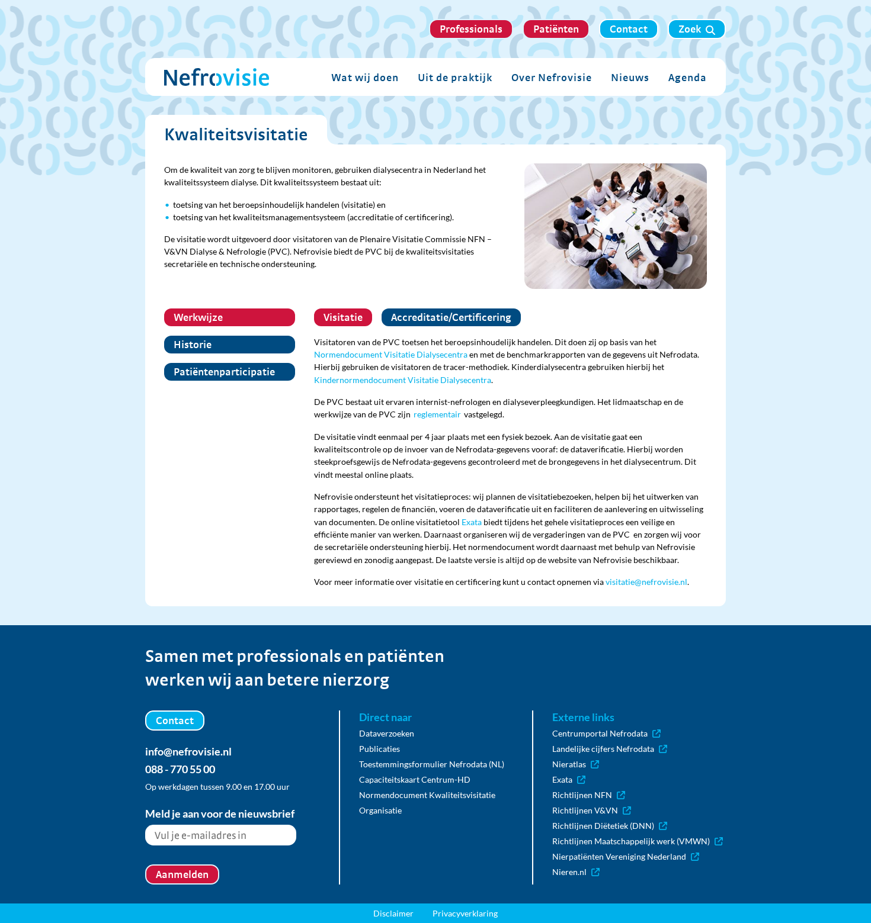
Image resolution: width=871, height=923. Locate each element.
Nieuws (630, 77)
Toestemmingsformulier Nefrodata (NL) (431, 764)
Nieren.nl (569, 872)
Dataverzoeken (386, 733)
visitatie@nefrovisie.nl (646, 582)
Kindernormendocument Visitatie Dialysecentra (402, 380)
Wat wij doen (365, 77)
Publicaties (379, 749)
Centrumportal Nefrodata (600, 733)
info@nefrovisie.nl (188, 751)
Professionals (471, 28)
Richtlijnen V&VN (585, 810)
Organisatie (380, 810)
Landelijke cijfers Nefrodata (603, 749)
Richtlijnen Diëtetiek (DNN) (603, 826)
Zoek (689, 28)
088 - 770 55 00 (180, 769)
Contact (629, 28)
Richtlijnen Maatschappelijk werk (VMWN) (631, 841)
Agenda (687, 77)
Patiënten (556, 28)
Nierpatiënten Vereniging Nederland (619, 856)
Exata (472, 522)
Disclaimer (393, 913)
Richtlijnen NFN (582, 795)
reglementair (437, 414)
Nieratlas (569, 764)
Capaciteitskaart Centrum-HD (414, 779)
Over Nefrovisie (551, 77)
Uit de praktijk (455, 77)
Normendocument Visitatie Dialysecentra (390, 354)
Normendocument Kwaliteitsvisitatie (427, 795)
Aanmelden (182, 874)
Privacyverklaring (465, 913)
